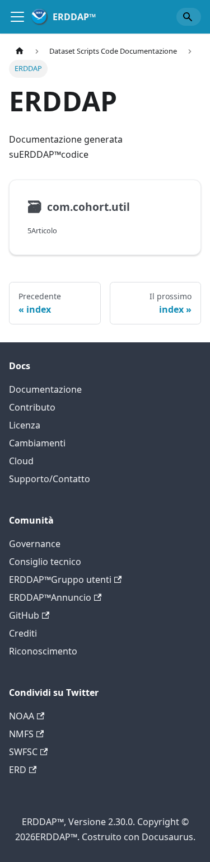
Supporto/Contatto (49, 479)
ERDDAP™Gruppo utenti (60, 579)
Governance (34, 544)
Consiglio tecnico (45, 561)
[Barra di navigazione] (17, 16)
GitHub (24, 615)
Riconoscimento (43, 651)
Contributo (32, 407)
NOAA (21, 716)
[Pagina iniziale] (19, 51)
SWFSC (23, 752)
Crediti (23, 633)
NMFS (21, 734)
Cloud (21, 461)
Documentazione (45, 389)
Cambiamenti (37, 443)
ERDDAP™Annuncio (50, 597)
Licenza (24, 425)
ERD (17, 770)
